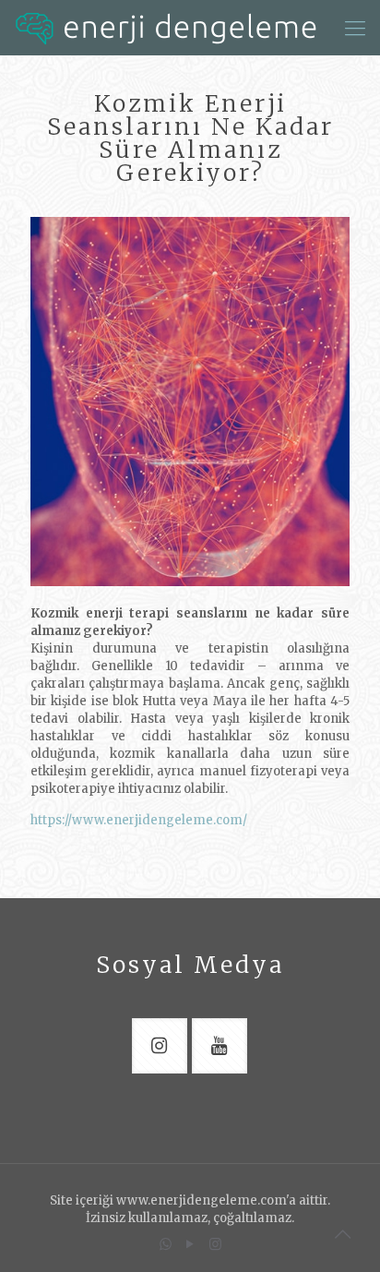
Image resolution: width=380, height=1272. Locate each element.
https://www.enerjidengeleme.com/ (138, 820)
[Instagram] (215, 1244)
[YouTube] (190, 1244)
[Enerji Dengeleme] (166, 28)
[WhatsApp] (165, 1244)
